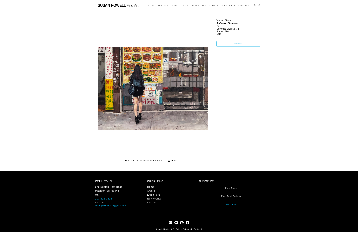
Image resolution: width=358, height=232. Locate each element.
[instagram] (182, 222)
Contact (100, 202)
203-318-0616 (103, 198)
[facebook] (187, 222)
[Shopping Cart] (259, 5)
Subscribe (231, 204)
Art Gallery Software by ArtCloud (187, 229)
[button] (180, 5)
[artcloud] (170, 222)
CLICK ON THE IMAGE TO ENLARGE (145, 161)
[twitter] (176, 222)
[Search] (255, 5)
